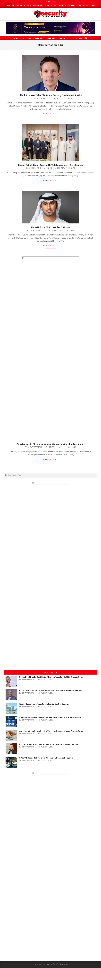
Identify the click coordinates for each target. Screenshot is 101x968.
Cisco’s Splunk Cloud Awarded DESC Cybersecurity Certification (50, 165)
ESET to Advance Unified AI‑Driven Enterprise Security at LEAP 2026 (49, 744)
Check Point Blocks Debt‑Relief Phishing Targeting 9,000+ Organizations (40, 5)
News (70, 98)
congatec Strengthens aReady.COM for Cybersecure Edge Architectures (51, 731)
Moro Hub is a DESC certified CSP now (50, 227)
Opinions (72, 447)
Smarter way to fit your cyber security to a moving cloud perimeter (50, 444)
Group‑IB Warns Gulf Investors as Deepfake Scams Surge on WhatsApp (50, 717)
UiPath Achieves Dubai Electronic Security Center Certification (50, 95)
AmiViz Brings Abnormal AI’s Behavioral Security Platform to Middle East (51, 690)
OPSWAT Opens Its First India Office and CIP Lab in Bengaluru (46, 758)
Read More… (50, 114)
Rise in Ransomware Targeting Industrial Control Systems (44, 704)
